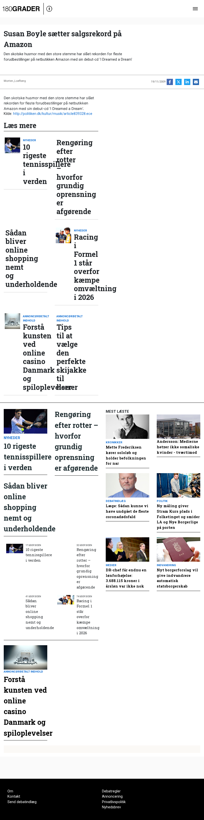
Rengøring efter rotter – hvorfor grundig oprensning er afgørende (68, 177)
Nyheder (29, 140)
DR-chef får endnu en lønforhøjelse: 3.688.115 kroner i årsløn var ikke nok (126, 578)
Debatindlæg (116, 501)
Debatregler (111, 791)
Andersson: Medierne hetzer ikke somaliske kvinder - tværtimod (178, 447)
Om (10, 791)
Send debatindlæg (22, 802)
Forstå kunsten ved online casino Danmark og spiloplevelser (35, 357)
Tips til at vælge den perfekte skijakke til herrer (68, 357)
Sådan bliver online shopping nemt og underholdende (17, 258)
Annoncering (112, 796)
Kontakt (13, 796)
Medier (111, 565)
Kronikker (114, 442)
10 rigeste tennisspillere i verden (35, 164)
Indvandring (166, 565)
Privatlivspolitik (114, 802)
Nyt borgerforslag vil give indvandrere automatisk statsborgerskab (177, 578)
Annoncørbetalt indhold (35, 318)
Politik (162, 501)
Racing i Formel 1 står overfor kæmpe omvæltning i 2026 (86, 267)
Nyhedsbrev (111, 807)
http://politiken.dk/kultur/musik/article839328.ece (52, 114)
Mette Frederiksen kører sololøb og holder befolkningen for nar (126, 455)
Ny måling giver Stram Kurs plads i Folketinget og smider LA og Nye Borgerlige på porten (178, 516)
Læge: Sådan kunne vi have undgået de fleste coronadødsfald (127, 511)
